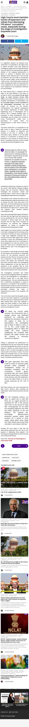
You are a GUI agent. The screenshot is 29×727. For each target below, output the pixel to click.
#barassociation (5, 520)
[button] (2, 2)
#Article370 (4, 559)
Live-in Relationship (5, 672)
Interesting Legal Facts (12, 635)
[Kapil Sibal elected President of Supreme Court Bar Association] (14, 508)
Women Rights (12, 673)
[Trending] (3, 468)
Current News (14, 13)
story (17, 520)
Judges (2, 595)
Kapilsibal (12, 520)
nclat (15, 636)
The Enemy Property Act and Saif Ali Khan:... (21, 705)
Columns (4, 13)
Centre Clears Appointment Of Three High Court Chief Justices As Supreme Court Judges (13, 599)
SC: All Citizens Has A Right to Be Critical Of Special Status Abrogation (14, 562)
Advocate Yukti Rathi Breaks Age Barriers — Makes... (7, 705)
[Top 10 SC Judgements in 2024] (14, 477)
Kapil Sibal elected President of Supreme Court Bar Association (14, 524)
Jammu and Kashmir (12, 559)
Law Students (17, 489)
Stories (12, 15)
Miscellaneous (4, 490)
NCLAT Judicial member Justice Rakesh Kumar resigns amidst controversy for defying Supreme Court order (14, 640)
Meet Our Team (13, 712)
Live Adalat (5, 460)
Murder (13, 672)
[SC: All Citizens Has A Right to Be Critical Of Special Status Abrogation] (14, 546)
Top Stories (21, 519)
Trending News (4, 673)
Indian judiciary (9, 636)
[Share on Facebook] (7, 41)
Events (10, 519)
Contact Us (4, 712)
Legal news (22, 671)
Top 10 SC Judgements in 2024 (11, 492)
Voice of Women (4, 671)
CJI (23, 594)
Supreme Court (16, 460)
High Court (15, 457)
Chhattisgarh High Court (10, 454)
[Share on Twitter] (21, 41)
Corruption (5, 457)
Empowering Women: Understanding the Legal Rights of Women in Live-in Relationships (14, 677)
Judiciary (4, 15)
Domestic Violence (13, 671)
